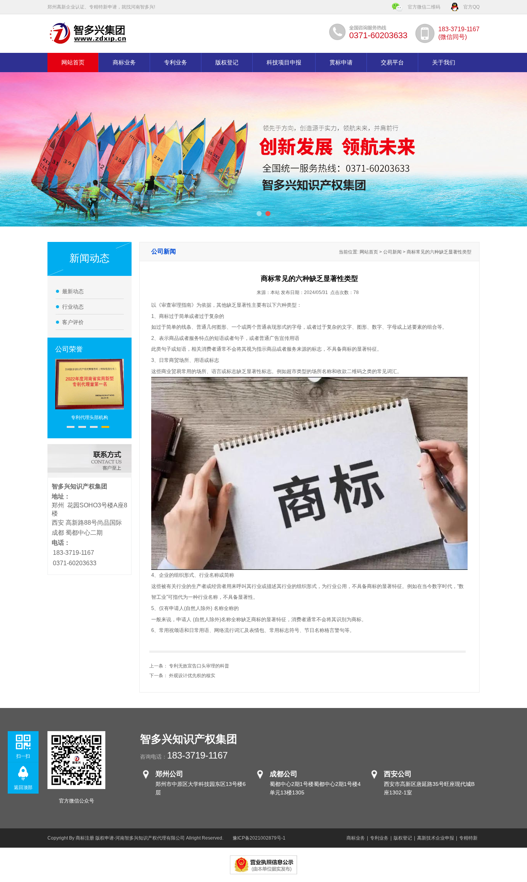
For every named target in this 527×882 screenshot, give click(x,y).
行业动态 (73, 307)
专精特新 (468, 838)
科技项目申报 (284, 62)
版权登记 (226, 62)
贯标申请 (341, 62)
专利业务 (175, 62)
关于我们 (443, 62)
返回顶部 (23, 787)
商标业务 (124, 62)
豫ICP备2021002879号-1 (259, 838)
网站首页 (72, 62)
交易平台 (392, 62)
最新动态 (73, 291)
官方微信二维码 (424, 7)
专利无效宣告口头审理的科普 (199, 666)
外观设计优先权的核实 (192, 675)
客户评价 (73, 322)
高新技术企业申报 (435, 838)
